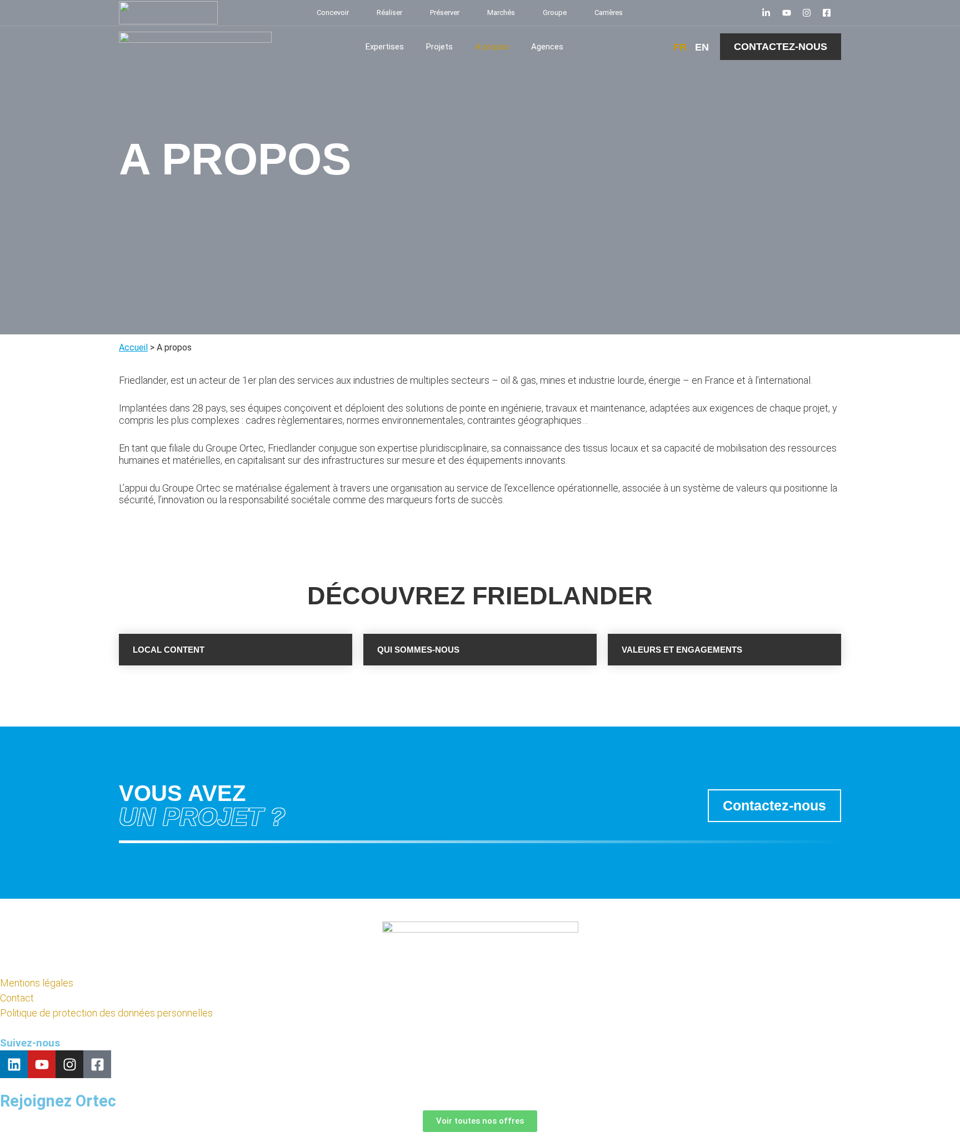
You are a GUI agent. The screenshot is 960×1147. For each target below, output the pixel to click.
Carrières (608, 12)
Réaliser (389, 12)
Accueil (133, 347)
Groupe (555, 12)
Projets (439, 47)
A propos (492, 47)
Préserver (444, 12)
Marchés (501, 12)
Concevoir (333, 12)
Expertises (385, 47)
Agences (547, 47)
